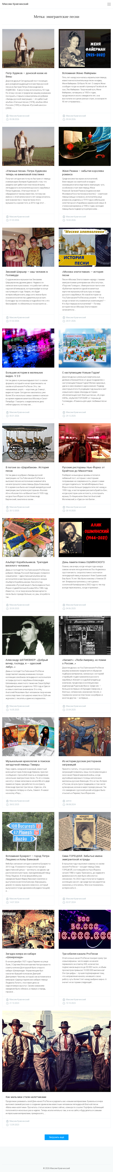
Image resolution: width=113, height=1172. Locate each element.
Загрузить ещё (56, 1137)
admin (69, 801)
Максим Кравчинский (15, 4)
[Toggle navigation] (109, 4)
